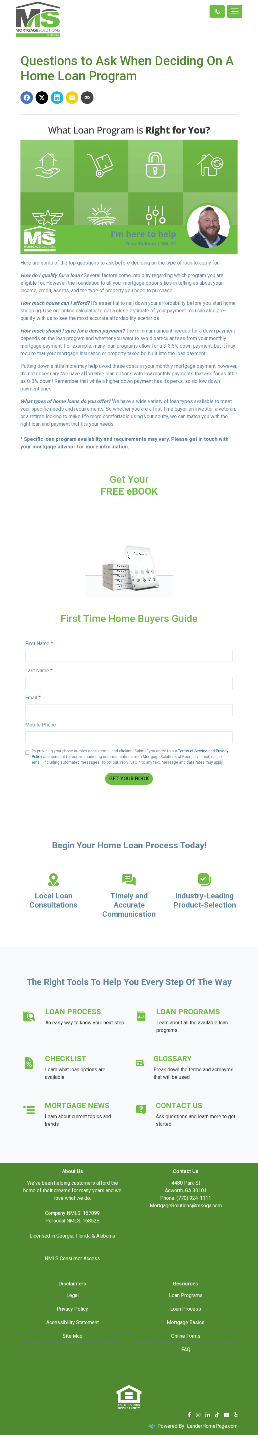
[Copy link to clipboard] (87, 97)
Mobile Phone (40, 725)
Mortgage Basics (186, 1322)
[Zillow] (226, 1414)
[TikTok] (217, 1414)
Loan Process (185, 1309)
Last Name (39, 671)
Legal (72, 1295)
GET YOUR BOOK (129, 779)
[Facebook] (189, 1414)
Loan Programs (186, 1295)
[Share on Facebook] (26, 97)
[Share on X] (42, 97)
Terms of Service (192, 751)
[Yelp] (236, 1414)
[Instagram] (198, 1414)
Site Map (72, 1336)
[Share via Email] (72, 97)
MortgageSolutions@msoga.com (186, 1206)
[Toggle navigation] (234, 11)
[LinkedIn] (207, 1414)
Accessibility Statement (72, 1322)
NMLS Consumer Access (72, 1258)
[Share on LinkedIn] (57, 97)
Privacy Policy (72, 1309)
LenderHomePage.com (212, 1426)
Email (33, 698)
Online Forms (185, 1336)
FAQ (185, 1349)
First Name (39, 643)
